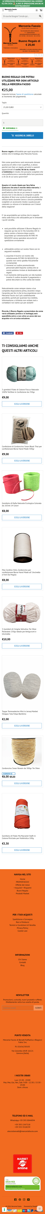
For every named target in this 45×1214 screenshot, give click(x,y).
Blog (22, 965)
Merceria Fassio (16, 1206)
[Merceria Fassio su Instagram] (24, 1200)
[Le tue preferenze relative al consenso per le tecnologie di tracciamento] (4, 1209)
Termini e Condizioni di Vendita (22, 925)
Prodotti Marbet (22, 893)
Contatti (22, 962)
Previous (35, 54)
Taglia (4, 103)
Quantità (5, 113)
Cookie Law (22, 931)
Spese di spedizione (24, 94)
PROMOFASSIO (22, 882)
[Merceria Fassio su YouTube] (28, 1200)
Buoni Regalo (22, 890)
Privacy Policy (22, 928)
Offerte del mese (23, 885)
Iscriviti (38, 1007)
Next (40, 54)
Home (22, 879)
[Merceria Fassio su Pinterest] (19, 1200)
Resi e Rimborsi (22, 922)
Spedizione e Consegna (22, 919)
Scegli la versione (22, 403)
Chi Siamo (22, 959)
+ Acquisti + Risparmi (22, 887)
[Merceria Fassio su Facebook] (15, 1200)
